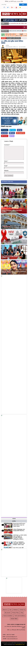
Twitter (13, 130)
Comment (7, 145)
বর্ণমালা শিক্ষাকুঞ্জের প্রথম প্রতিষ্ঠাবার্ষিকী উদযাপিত (12, 211)
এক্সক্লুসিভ (10, 38)
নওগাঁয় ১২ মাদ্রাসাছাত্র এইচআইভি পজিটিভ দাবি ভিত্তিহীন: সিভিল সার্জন (14, 241)
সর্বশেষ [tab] (14, 518)
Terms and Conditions (19, 615)
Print (12, 136)
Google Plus (21, 133)
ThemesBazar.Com (19, 644)
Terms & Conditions (8, 615)
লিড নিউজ (18, 38)
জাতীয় (14, 38)
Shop (22, 612)
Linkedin (5, 133)
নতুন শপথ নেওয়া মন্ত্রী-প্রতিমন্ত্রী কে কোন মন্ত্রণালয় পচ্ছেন (12, 257)
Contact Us (22, 609)
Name (6, 161)
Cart (10, 609)
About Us (5, 609)
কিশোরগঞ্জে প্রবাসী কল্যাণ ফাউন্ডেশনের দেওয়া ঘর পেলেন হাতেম (14, 196)
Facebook (5, 130)
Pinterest (5, 136)
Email (6, 165)
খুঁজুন (23, 4)
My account (7, 612)
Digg (20, 130)
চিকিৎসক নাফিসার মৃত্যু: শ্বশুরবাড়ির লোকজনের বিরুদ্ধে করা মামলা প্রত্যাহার (14, 272)
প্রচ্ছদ (4, 38)
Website (6, 170)
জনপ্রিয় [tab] (14, 521)
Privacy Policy (15, 612)
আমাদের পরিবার (14, 619)
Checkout (15, 609)
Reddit (12, 133)
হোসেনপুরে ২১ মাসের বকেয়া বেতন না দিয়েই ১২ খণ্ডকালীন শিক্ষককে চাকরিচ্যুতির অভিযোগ (13, 226)
